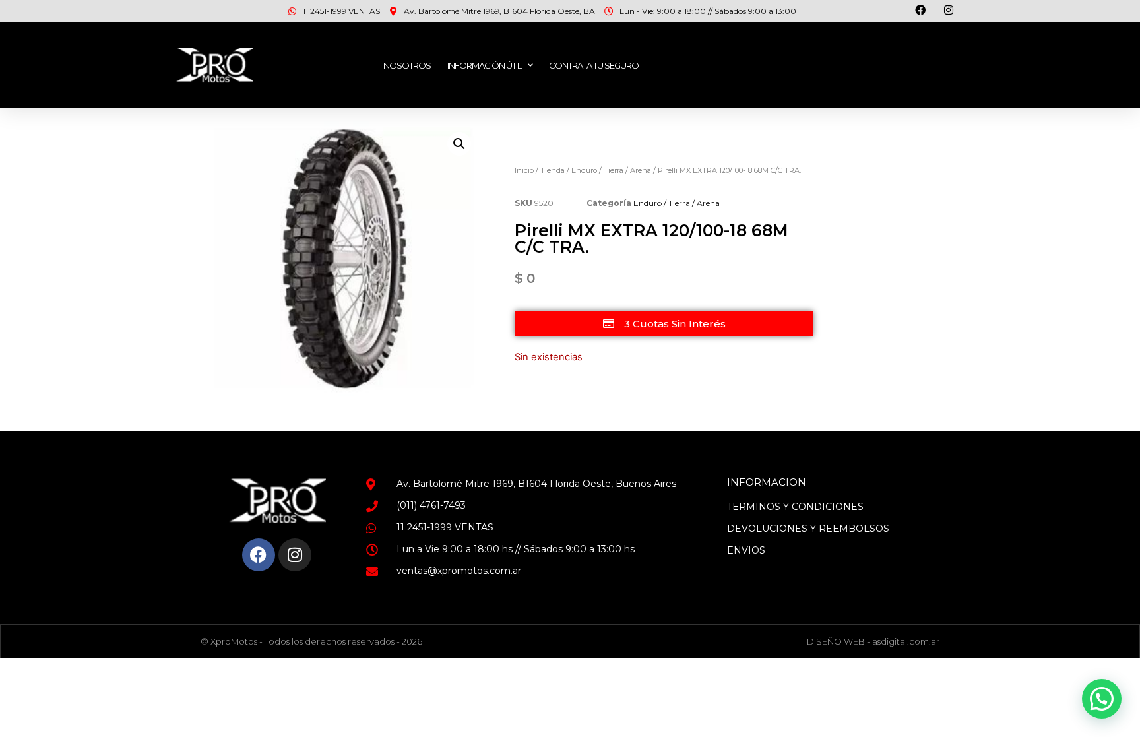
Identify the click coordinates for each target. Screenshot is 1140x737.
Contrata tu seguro (594, 65)
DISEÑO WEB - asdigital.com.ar (873, 641)
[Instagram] (294, 554)
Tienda (552, 170)
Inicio (524, 170)
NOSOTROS (407, 65)
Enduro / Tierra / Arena (611, 170)
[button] (459, 144)
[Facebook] (258, 554)
